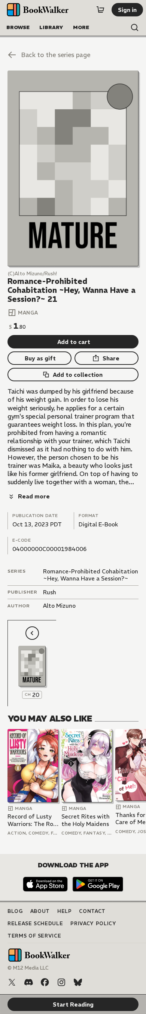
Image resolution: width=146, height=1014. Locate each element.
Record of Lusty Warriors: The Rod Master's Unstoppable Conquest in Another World (32, 820)
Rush (49, 592)
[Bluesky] (77, 982)
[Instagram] (61, 982)
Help (64, 911)
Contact (92, 911)
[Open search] (135, 27)
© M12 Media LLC (28, 968)
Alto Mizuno (59, 605)
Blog (15, 911)
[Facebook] (44, 982)
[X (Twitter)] (11, 982)
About (40, 911)
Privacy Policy (93, 923)
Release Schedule (35, 923)
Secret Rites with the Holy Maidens (85, 820)
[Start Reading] (73, 168)
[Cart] (100, 9)
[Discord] (28, 982)
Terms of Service (34, 935)
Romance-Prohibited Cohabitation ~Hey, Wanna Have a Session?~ (90, 575)
